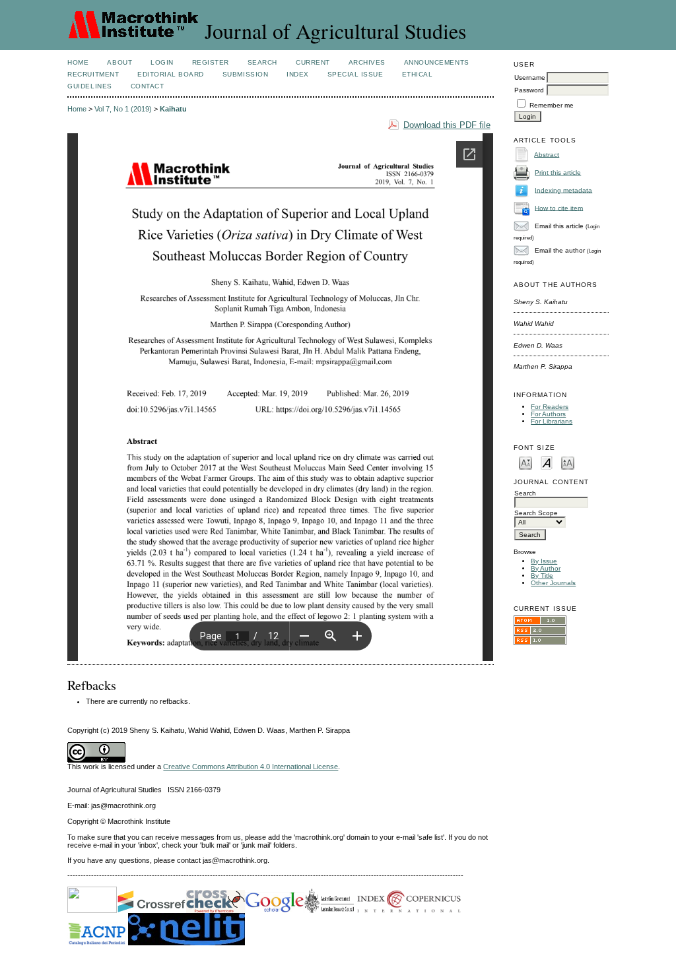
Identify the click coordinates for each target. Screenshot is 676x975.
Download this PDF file (446, 125)
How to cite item (559, 207)
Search (262, 62)
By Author (545, 568)
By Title (542, 575)
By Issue (544, 561)
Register (210, 62)
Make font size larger (567, 462)
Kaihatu (173, 109)
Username (529, 77)
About (119, 62)
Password (529, 90)
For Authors (548, 414)
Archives (367, 62)
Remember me (551, 105)
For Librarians (551, 421)
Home (77, 62)
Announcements (436, 62)
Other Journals (553, 582)
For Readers (549, 406)
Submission (245, 74)
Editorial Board (170, 74)
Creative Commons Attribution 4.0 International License (250, 767)
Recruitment (93, 74)
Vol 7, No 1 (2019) (123, 109)
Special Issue (355, 74)
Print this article (558, 171)
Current (313, 62)
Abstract (546, 154)
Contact (147, 86)
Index (298, 74)
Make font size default (546, 462)
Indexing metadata (563, 189)
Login (162, 62)
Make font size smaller (525, 462)
